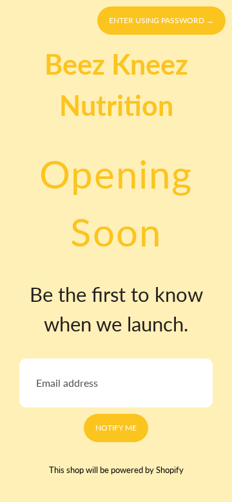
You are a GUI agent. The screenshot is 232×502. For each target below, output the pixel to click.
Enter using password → (161, 20)
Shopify (170, 470)
